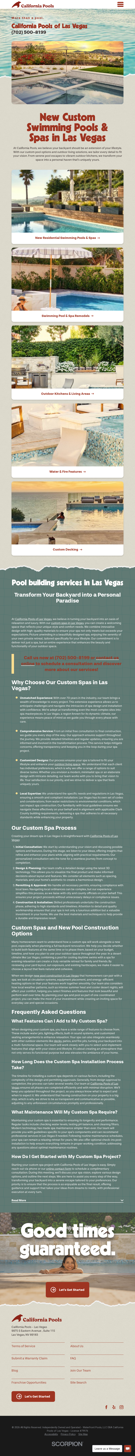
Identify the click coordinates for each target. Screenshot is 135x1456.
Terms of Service (23, 1346)
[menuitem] (51, 1434)
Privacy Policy (68, 1434)
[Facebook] (106, 1407)
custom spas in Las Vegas (67, 623)
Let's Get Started (71, 1290)
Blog (15, 1370)
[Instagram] (121, 1407)
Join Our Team (80, 1370)
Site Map (83, 1434)
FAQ (73, 1358)
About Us (76, 1346)
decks (58, 1041)
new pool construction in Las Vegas (56, 975)
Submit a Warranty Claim (29, 1358)
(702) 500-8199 (29, 32)
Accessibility (51, 1434)
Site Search (78, 1382)
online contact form (58, 1168)
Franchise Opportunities (29, 1382)
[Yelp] (114, 1407)
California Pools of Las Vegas (33, 619)
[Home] (33, 4)
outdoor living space (67, 764)
